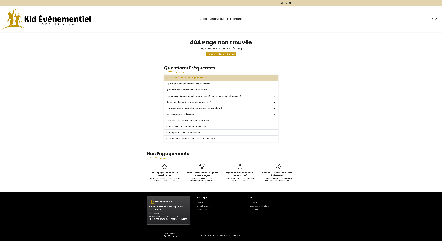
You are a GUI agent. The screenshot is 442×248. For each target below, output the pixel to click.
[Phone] (294, 3)
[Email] (290, 3)
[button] (432, 19)
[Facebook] (282, 3)
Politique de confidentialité (258, 206)
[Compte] (436, 19)
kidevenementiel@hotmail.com (165, 216)
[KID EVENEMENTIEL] (48, 18)
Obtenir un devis (216, 19)
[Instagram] (286, 3)
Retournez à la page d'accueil (221, 54)
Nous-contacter (234, 19)
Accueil (203, 19)
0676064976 (157, 213)
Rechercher (252, 203)
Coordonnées (253, 209)
